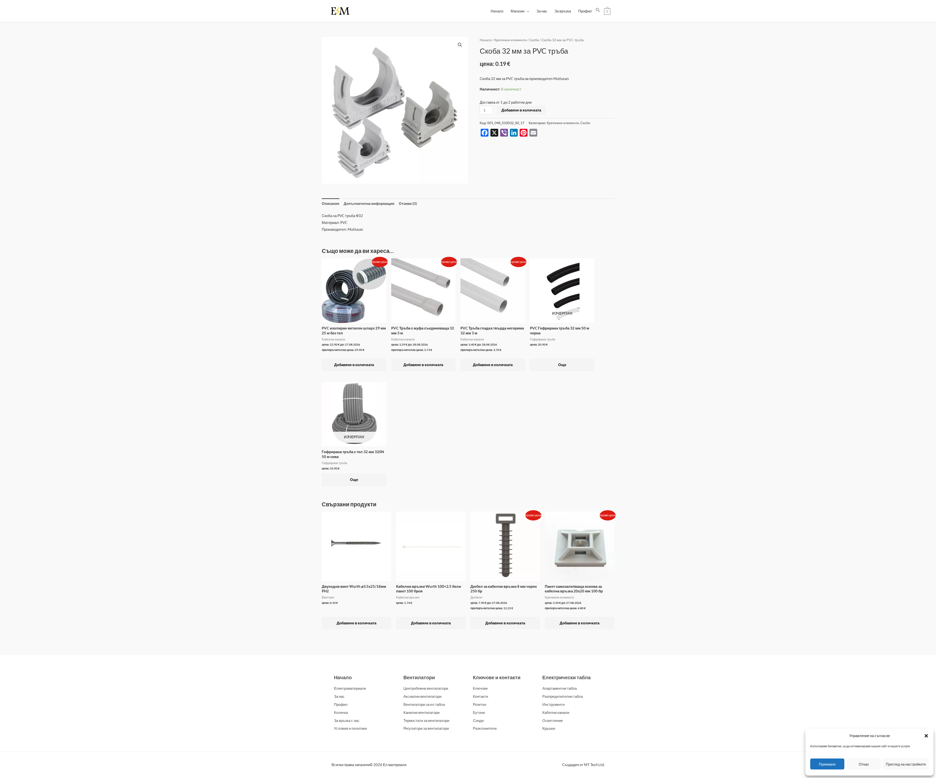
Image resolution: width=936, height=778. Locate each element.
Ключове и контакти (496, 677)
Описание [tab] (330, 203)
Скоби (534, 40)
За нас (541, 11)
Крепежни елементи (510, 40)
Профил (585, 11)
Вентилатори (419, 677)
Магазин (518, 11)
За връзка (563, 11)
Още (562, 364)
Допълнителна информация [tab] (369, 203)
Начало (497, 11)
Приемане (827, 764)
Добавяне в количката (521, 110)
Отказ (864, 764)
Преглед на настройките (906, 764)
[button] (926, 735)
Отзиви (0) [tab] (408, 203)
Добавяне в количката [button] (354, 364)
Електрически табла (566, 677)
